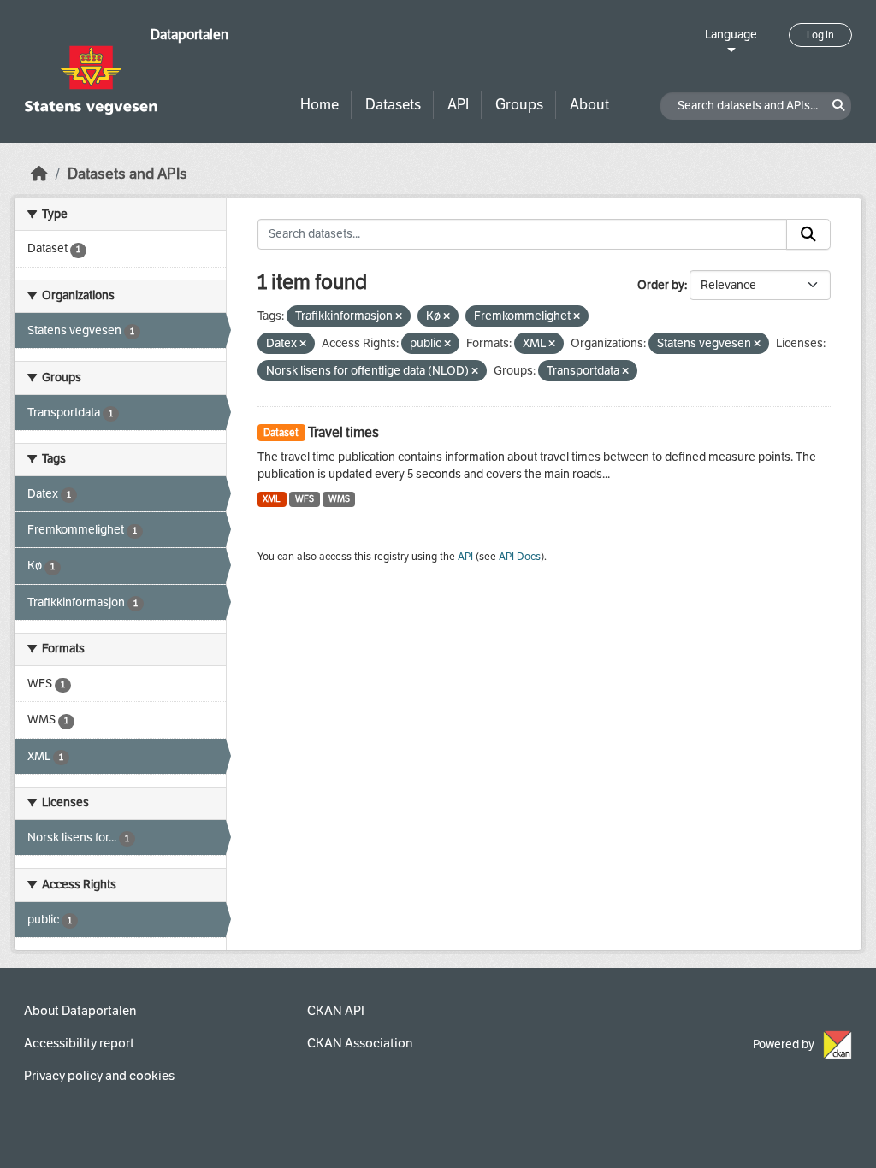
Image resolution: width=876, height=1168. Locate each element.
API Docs (520, 557)
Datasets (393, 105)
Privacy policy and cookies (99, 1075)
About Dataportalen (80, 1010)
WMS (339, 498)
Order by (660, 285)
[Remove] (398, 316)
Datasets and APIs (127, 174)
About (589, 105)
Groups (519, 105)
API (458, 105)
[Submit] (808, 234)
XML (272, 498)
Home (319, 105)
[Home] (39, 174)
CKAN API (335, 1010)
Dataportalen (189, 35)
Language (731, 34)
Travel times (343, 432)
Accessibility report (79, 1043)
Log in (820, 35)
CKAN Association (359, 1043)
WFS (304, 498)
